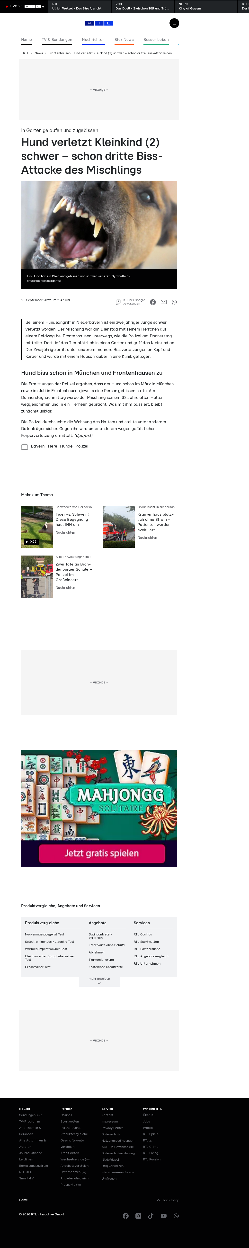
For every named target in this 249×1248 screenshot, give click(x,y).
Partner (66, 1109)
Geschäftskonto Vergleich (72, 1144)
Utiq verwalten (113, 1166)
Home (23, 1200)
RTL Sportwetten (146, 941)
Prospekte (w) (71, 1184)
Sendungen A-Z (30, 1115)
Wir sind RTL (152, 1109)
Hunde (66, 446)
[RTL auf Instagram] (138, 1216)
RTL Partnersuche (147, 949)
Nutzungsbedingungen (118, 1140)
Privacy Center (112, 1128)
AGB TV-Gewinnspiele (118, 1147)
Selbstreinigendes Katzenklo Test (49, 941)
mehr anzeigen (99, 978)
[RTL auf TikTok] (151, 1216)
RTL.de (24, 1109)
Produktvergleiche (74, 1134)
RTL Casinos (143, 934)
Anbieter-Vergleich (75, 1178)
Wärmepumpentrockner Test (46, 949)
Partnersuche (71, 1128)
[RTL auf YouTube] (164, 1216)
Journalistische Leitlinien (30, 1156)
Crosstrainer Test (38, 967)
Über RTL (150, 1115)
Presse (148, 1128)
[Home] (99, 23)
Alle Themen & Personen (30, 1131)
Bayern (37, 446)
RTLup (147, 1140)
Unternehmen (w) (74, 1172)
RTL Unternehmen (147, 963)
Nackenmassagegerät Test (44, 934)
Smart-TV (26, 1178)
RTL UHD (26, 1172)
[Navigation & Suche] (174, 23)
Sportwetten (70, 1121)
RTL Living (150, 1153)
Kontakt (107, 1115)
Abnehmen (97, 952)
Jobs (146, 1121)
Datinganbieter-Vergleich (101, 936)
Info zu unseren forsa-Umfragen (118, 1175)
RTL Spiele (151, 1134)
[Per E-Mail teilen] (164, 302)
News (39, 53)
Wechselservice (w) (75, 1159)
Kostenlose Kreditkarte (106, 967)
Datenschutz (111, 1134)
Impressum (110, 1121)
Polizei (81, 446)
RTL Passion (152, 1159)
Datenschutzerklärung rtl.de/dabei (118, 1156)
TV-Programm (29, 1121)
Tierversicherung (101, 959)
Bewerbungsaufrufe (33, 1165)
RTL (26, 53)
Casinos (66, 1115)
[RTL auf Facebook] (126, 1216)
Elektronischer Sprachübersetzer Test (49, 958)
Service (107, 1109)
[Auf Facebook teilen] (153, 302)
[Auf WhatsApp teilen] (174, 302)
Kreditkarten (70, 1153)
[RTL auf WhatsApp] (176, 1216)
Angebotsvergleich (75, 1165)
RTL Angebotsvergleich (151, 956)
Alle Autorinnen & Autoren (32, 1144)
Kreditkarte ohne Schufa (107, 945)
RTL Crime (151, 1147)
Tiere (52, 446)
